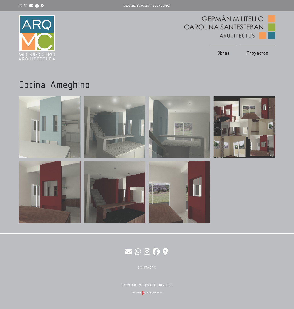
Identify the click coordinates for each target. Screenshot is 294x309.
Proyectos (257, 52)
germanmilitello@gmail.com (128, 251)
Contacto (147, 267)
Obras (223, 52)
